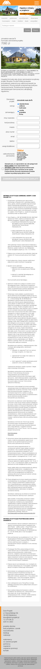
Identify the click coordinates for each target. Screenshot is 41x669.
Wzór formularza (12, 433)
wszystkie (34, 21)
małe (13, 21)
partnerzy (6, 644)
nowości (4, 18)
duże (26, 21)
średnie (20, 21)
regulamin (6, 646)
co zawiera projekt (10, 642)
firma (21, 114)
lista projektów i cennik (11, 628)
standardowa (24, 104)
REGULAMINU (9, 166)
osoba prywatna (22, 111)
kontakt (6, 651)
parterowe (13, 18)
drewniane (34, 18)
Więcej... (36, 30)
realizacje (6, 635)
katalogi (6, 633)
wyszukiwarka (8, 631)
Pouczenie (11, 435)
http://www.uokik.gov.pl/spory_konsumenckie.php (21, 513)
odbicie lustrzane (22, 107)
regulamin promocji (10, 648)
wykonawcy (7, 640)
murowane (6, 21)
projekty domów (9, 626)
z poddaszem (23, 18)
